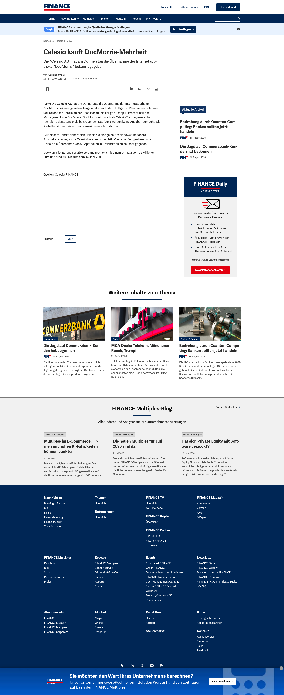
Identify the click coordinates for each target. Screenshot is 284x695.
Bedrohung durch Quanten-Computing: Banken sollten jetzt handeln (208, 126)
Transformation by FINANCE (214, 572)
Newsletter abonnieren (209, 270)
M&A (69, 40)
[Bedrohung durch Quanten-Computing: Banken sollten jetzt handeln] (210, 324)
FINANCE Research (208, 577)
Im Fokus (151, 545)
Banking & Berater (189, 339)
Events (151, 558)
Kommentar (50, 339)
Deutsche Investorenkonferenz (164, 572)
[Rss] (162, 666)
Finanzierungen (53, 522)
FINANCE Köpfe (157, 516)
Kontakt (203, 631)
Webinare (151, 591)
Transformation (53, 526)
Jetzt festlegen (182, 29)
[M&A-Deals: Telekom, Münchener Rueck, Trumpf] (142, 324)
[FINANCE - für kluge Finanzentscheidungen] (207, 6)
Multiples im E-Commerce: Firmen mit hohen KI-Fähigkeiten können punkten (71, 446)
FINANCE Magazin (210, 498)
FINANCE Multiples (55, 434)
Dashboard (50, 563)
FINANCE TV (155, 498)
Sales (200, 646)
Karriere (151, 622)
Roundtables (153, 600)
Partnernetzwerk (54, 577)
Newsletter (167, 7)
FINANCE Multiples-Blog (142, 408)
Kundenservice (206, 636)
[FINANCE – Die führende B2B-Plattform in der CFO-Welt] (57, 7)
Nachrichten (53, 498)
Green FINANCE (155, 568)
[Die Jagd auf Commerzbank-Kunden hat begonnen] (74, 324)
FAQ (199, 512)
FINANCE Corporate (56, 632)
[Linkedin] (132, 666)
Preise (48, 581)
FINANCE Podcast (159, 530)
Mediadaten (103, 612)
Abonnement (204, 503)
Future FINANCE (156, 540)
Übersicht (101, 503)
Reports (99, 581)
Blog (46, 568)
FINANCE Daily (206, 563)
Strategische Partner (209, 618)
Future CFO (153, 536)
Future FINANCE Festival (161, 586)
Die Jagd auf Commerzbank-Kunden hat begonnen (208, 149)
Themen (100, 498)
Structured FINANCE (158, 563)
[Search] (239, 18)
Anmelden (227, 7)
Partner (202, 612)
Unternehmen (104, 512)
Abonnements (189, 7)
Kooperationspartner (209, 622)
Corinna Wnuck (56, 75)
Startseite (48, 40)
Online (99, 622)
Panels (99, 577)
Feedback (203, 650)
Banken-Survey (104, 568)
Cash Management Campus (162, 581)
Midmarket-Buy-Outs (107, 572)
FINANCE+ (50, 618)
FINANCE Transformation (161, 577)
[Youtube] (152, 666)
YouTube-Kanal (154, 508)
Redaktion (153, 612)
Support (48, 572)
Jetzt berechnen (221, 681)
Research (101, 558)
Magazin (100, 618)
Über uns (151, 618)
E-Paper (201, 517)
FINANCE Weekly (207, 568)
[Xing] (122, 666)
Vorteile (201, 508)
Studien (99, 586)
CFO (46, 508)
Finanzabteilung (53, 517)
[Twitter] (142, 666)
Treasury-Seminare (157, 595)
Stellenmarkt (155, 631)
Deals (60, 40)
